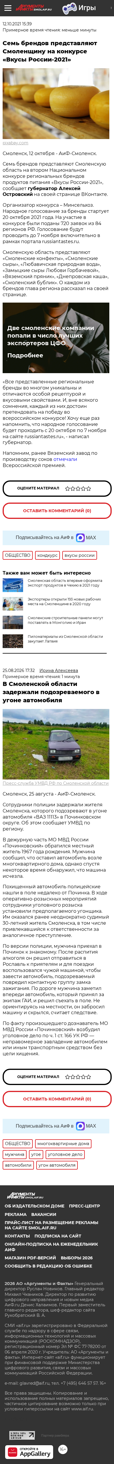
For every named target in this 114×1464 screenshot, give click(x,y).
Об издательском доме (34, 1206)
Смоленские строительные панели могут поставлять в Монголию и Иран (65, 620)
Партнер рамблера (55, 1435)
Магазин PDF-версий (30, 1258)
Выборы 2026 (77, 1258)
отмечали (65, 459)
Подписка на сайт (57, 1236)
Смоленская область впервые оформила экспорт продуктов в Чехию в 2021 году (65, 582)
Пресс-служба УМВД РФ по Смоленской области (56, 783)
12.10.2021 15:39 (17, 24)
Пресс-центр (84, 1206)
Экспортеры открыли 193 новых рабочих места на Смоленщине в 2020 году (64, 601)
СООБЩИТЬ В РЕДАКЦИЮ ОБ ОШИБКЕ (48, 1266)
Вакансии (43, 1214)
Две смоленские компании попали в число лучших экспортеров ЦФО (50, 335)
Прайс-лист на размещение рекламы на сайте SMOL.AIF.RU (51, 1225)
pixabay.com (15, 142)
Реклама (16, 1214)
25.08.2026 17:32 (19, 670)
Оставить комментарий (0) (57, 510)
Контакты (17, 1236)
